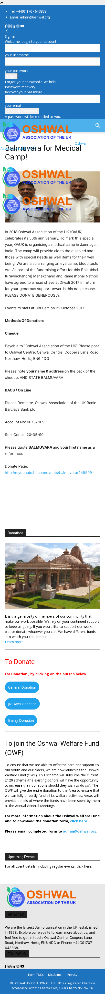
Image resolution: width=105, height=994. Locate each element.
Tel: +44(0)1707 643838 (28, 11)
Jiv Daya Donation (22, 703)
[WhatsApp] (43, 509)
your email (13, 105)
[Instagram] (9, 26)
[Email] (55, 509)
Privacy (72, 975)
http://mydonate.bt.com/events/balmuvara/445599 (48, 472)
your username (17, 55)
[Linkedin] (13, 26)
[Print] (66, 509)
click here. (79, 821)
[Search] (98, 125)
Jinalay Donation (21, 720)
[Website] (18, 26)
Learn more (14, 641)
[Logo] (37, 188)
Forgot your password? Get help (30, 82)
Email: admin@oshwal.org (30, 17)
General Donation (22, 687)
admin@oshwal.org (80, 831)
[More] (77, 509)
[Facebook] (6, 26)
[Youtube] (22, 26)
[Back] (6, 31)
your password (16, 70)
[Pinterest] (32, 509)
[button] (8, 157)
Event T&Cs (35, 975)
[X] (21, 509)
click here (84, 866)
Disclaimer (55, 975)
